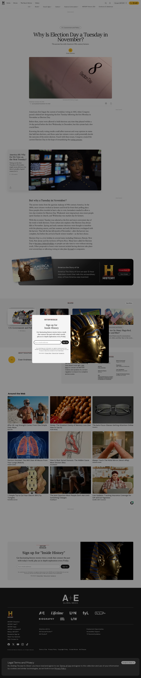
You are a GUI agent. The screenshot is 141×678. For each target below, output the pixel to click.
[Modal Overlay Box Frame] (70, 339)
